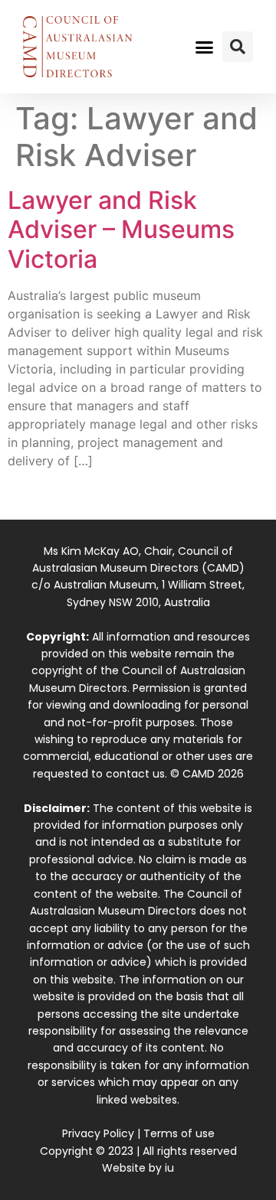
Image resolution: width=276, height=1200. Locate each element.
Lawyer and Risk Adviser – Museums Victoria (121, 229)
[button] (204, 46)
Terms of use (179, 1133)
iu (169, 1168)
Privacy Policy (98, 1133)
